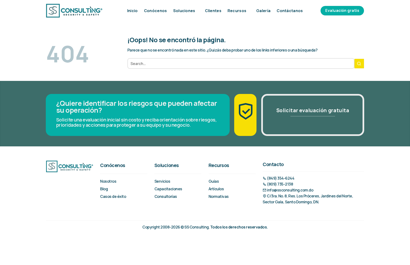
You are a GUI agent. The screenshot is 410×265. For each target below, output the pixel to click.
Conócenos (155, 10)
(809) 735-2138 (279, 184)
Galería (263, 10)
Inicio (132, 10)
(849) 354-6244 (280, 178)
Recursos (237, 10)
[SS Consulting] (74, 11)
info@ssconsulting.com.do (289, 190)
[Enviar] (359, 63)
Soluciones (184, 10)
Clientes (213, 10)
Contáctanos (290, 10)
